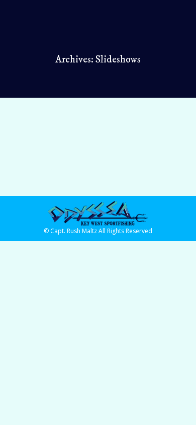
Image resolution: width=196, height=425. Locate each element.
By (49, 155)
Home (36, 138)
